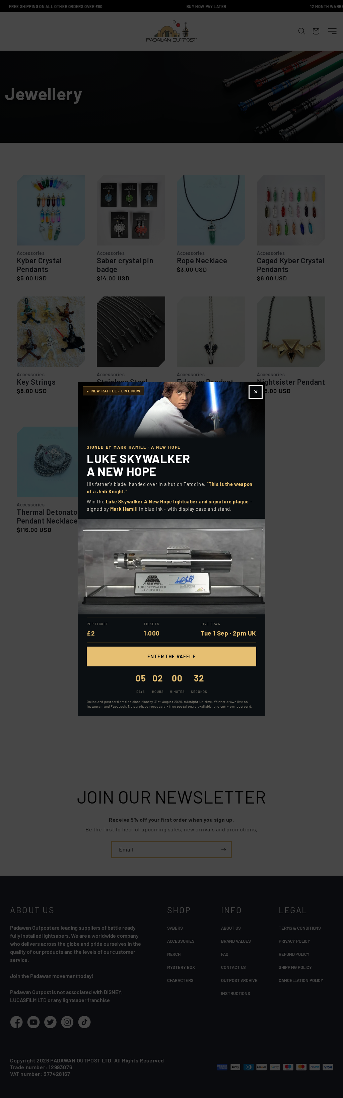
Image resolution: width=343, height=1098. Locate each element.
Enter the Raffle (171, 656)
